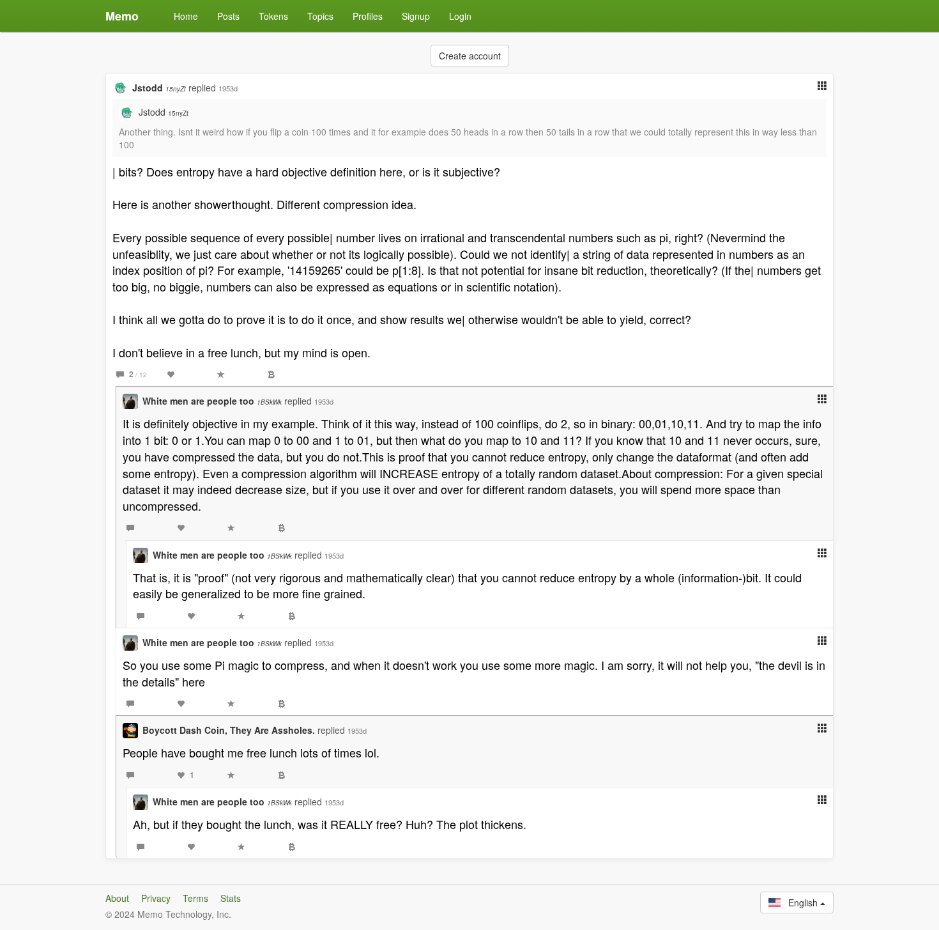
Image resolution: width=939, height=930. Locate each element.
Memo (122, 16)
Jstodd (159, 87)
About (117, 898)
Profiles (368, 16)
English (800, 902)
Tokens (273, 16)
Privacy (156, 898)
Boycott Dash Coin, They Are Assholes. (228, 730)
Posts (228, 16)
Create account (470, 55)
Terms (195, 898)
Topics (320, 16)
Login (460, 16)
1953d (228, 88)
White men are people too (212, 400)
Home (186, 16)
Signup (416, 16)
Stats (230, 898)
